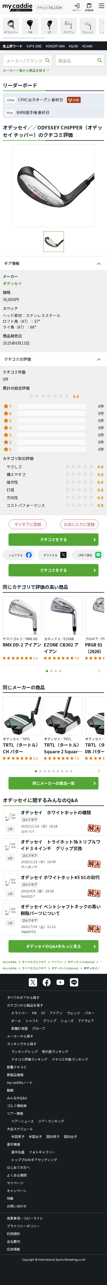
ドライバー (19, 1012)
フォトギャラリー (42, 1152)
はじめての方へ (18, 1167)
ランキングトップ (24, 1051)
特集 (10, 1198)
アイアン (56, 1012)
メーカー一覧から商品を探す (24, 70)
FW (34, 1012)
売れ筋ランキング (55, 1051)
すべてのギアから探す (23, 997)
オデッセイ (12, 283)
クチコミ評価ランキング (29, 1059)
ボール (16, 1020)
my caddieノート (20, 1082)
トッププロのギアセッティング (34, 1159)
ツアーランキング (51, 1121)
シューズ (67, 1020)
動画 (10, 1090)
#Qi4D (73, 46)
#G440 (87, 46)
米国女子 (35, 1136)
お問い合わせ (17, 1206)
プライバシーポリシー (23, 1225)
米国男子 (17, 1136)
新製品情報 (15, 1074)
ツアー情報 (15, 1113)
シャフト (32, 1020)
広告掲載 (13, 1249)
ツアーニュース (22, 1121)
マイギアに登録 (27, 524)
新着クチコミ (17, 1067)
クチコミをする (53, 539)
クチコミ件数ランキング (70, 1059)
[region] (53, 28)
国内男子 (53, 1136)
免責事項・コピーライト (25, 1218)
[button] (98, 670)
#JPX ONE (34, 46)
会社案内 (13, 1241)
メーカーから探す (20, 1036)
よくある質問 (17, 1175)
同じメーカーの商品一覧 (53, 783)
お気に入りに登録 (79, 524)
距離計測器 (19, 1028)
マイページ (15, 1182)
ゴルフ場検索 (17, 1105)
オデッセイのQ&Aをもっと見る (53, 946)
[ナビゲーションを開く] (101, 7)
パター (89, 1012)
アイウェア (86, 1020)
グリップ (49, 1020)
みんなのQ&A (17, 1097)
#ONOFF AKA (55, 46)
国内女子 (70, 1136)
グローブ (38, 1028)
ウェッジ (73, 1012)
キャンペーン (16, 1190)
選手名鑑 (17, 1152)
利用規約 (13, 1233)
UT (43, 1012)
